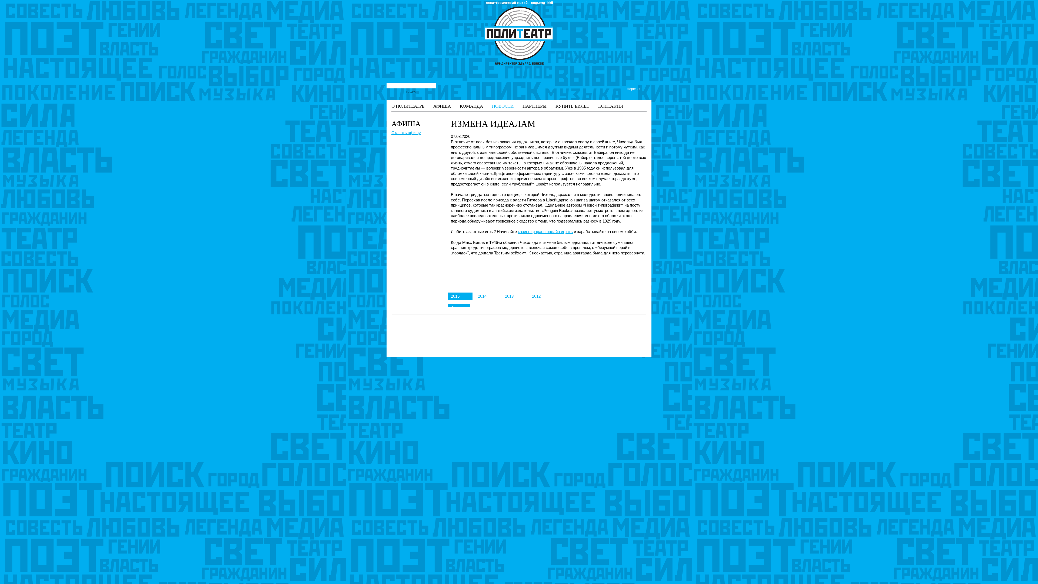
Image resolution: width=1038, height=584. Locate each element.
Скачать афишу (406, 132)
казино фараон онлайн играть (545, 231)
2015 (455, 296)
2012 (536, 296)
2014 (482, 296)
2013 (509, 296)
